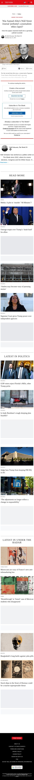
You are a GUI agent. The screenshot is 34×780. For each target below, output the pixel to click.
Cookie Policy (17, 754)
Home (13, 14)
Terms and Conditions (17, 749)
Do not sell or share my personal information (17, 761)
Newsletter (30, 68)
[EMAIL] (10, 149)
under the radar (17, 17)
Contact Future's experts (17, 746)
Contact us (17, 135)
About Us (17, 744)
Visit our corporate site (22, 774)
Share (5, 68)
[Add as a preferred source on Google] (17, 767)
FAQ (17, 759)
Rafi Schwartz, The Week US (14, 36)
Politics (19, 14)
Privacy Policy (17, 751)
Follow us (22, 68)
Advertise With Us (17, 756)
